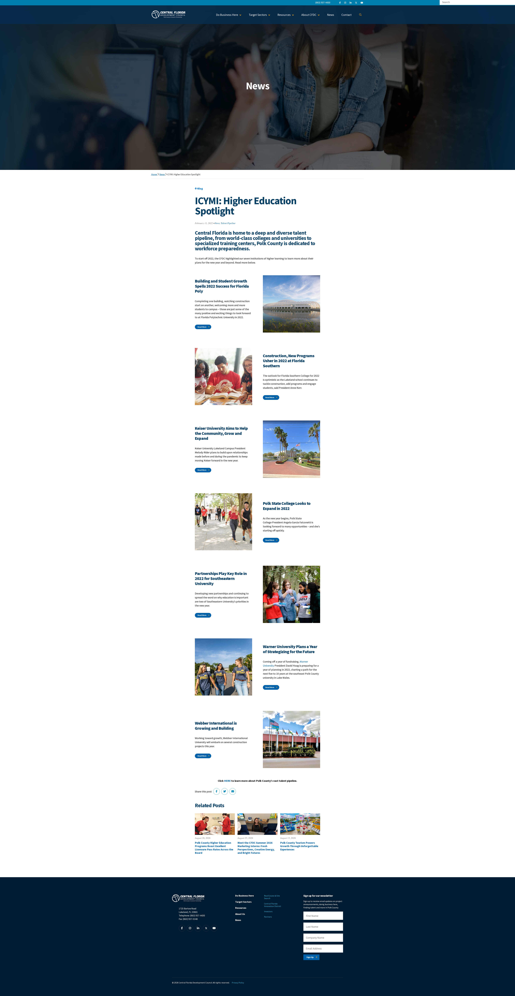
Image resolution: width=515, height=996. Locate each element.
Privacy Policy (238, 982)
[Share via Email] (232, 791)
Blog (200, 188)
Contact (346, 15)
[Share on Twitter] (224, 791)
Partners (268, 917)
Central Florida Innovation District (272, 905)
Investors (268, 911)
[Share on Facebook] (216, 791)
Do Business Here (244, 895)
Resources (240, 907)
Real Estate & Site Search (272, 897)
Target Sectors (243, 901)
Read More (202, 327)
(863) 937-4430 (322, 2)
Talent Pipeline (228, 223)
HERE (227, 780)
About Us (240, 914)
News (330, 15)
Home (154, 174)
